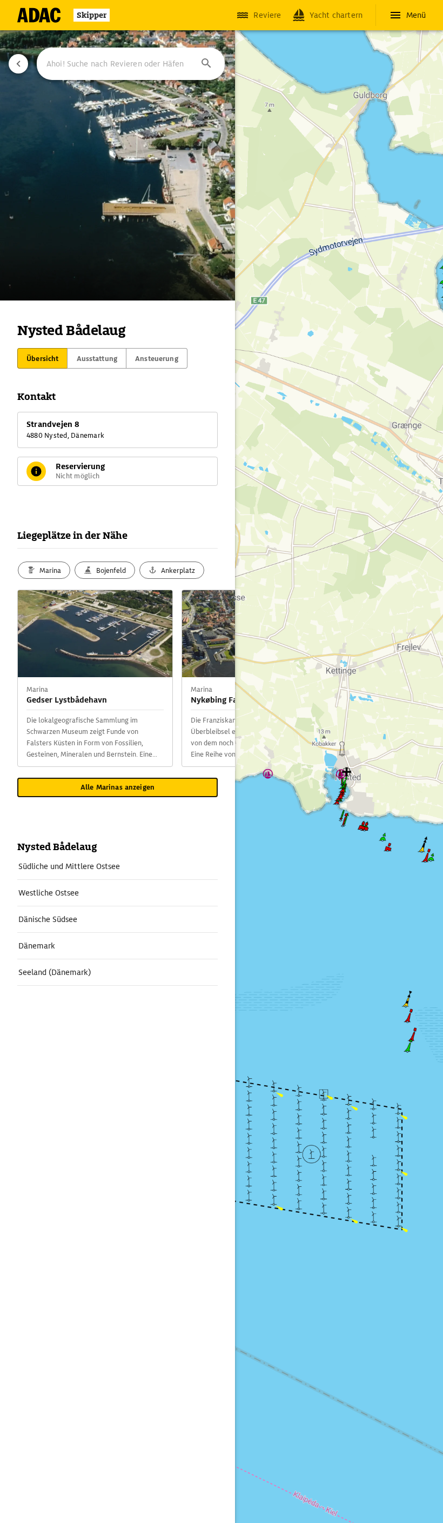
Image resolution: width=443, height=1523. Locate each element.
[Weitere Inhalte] (213, 678)
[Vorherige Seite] (18, 64)
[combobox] (131, 64)
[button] (206, 63)
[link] (117, 866)
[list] (117, 919)
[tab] (42, 358)
